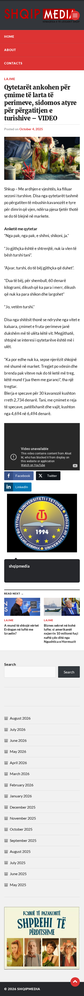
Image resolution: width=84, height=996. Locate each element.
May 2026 (18, 751)
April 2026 (18, 762)
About (10, 50)
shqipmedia (19, 566)
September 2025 (23, 840)
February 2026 (21, 785)
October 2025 (21, 829)
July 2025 (17, 862)
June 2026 (18, 740)
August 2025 (20, 851)
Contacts (13, 63)
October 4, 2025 (31, 129)
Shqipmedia (28, 989)
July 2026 (17, 729)
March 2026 (19, 773)
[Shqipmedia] (42, 15)
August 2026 (20, 718)
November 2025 (23, 818)
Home (9, 36)
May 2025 (18, 884)
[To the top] (75, 982)
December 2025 (22, 807)
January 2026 (21, 796)
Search (10, 664)
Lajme (9, 79)
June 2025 (18, 873)
